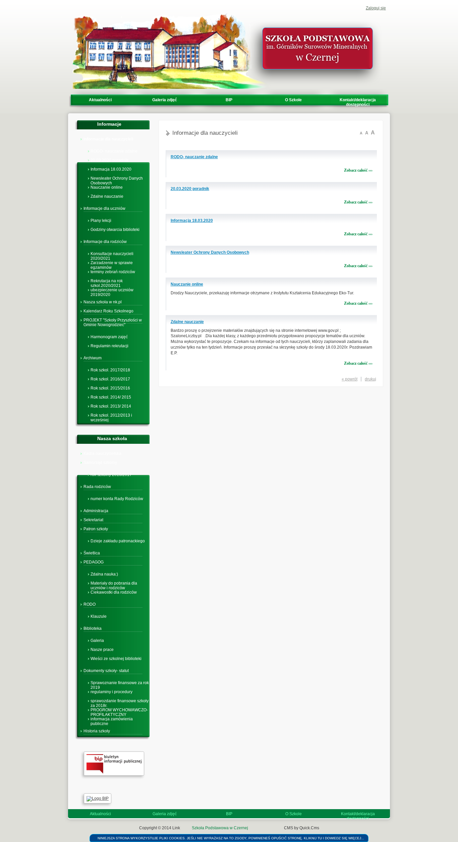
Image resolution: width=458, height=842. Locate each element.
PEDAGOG (93, 562)
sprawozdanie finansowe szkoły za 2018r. (120, 701)
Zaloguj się (376, 8)
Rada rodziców (97, 486)
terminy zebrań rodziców (113, 271)
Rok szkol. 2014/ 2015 (111, 397)
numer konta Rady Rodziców (117, 498)
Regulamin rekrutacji (109, 346)
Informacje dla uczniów (104, 208)
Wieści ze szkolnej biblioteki (116, 658)
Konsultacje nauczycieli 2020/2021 (112, 253)
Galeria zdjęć (164, 100)
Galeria (97, 640)
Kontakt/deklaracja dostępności (358, 102)
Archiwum (92, 358)
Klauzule (99, 616)
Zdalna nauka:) (104, 574)
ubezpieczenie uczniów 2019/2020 (112, 290)
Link (176, 828)
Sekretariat (93, 520)
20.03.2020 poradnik (109, 160)
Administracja (95, 510)
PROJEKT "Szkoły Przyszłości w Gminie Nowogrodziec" (112, 322)
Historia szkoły (96, 731)
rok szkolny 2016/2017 (111, 474)
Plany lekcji (101, 220)
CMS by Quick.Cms (301, 828)
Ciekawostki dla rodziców (114, 592)
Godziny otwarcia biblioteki (115, 229)
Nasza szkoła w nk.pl (102, 302)
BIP (229, 100)
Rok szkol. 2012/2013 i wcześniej (111, 415)
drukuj (370, 379)
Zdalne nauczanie (107, 196)
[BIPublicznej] (114, 774)
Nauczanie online (107, 187)
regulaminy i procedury (111, 691)
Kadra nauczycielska (102, 453)
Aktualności (100, 100)
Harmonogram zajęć (109, 337)
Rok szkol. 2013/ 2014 (111, 406)
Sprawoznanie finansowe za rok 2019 (120, 682)
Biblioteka (92, 628)
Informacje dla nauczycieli (108, 139)
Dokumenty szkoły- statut (106, 670)
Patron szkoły (95, 529)
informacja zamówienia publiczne (112, 719)
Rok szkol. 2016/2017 (110, 379)
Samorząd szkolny (100, 462)
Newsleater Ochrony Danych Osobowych (117, 178)
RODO (89, 604)
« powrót (349, 379)
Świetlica (91, 553)
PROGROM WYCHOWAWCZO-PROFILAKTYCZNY (119, 710)
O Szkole (293, 100)
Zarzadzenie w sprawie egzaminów (112, 262)
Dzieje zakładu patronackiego (118, 541)
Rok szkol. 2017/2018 (110, 370)
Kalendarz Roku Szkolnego (108, 311)
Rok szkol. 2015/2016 (110, 388)
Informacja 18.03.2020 (111, 169)
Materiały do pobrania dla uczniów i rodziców (114, 583)
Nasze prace (102, 649)
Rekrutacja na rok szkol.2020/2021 (107, 281)
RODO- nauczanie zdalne (114, 151)
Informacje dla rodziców (105, 241)
